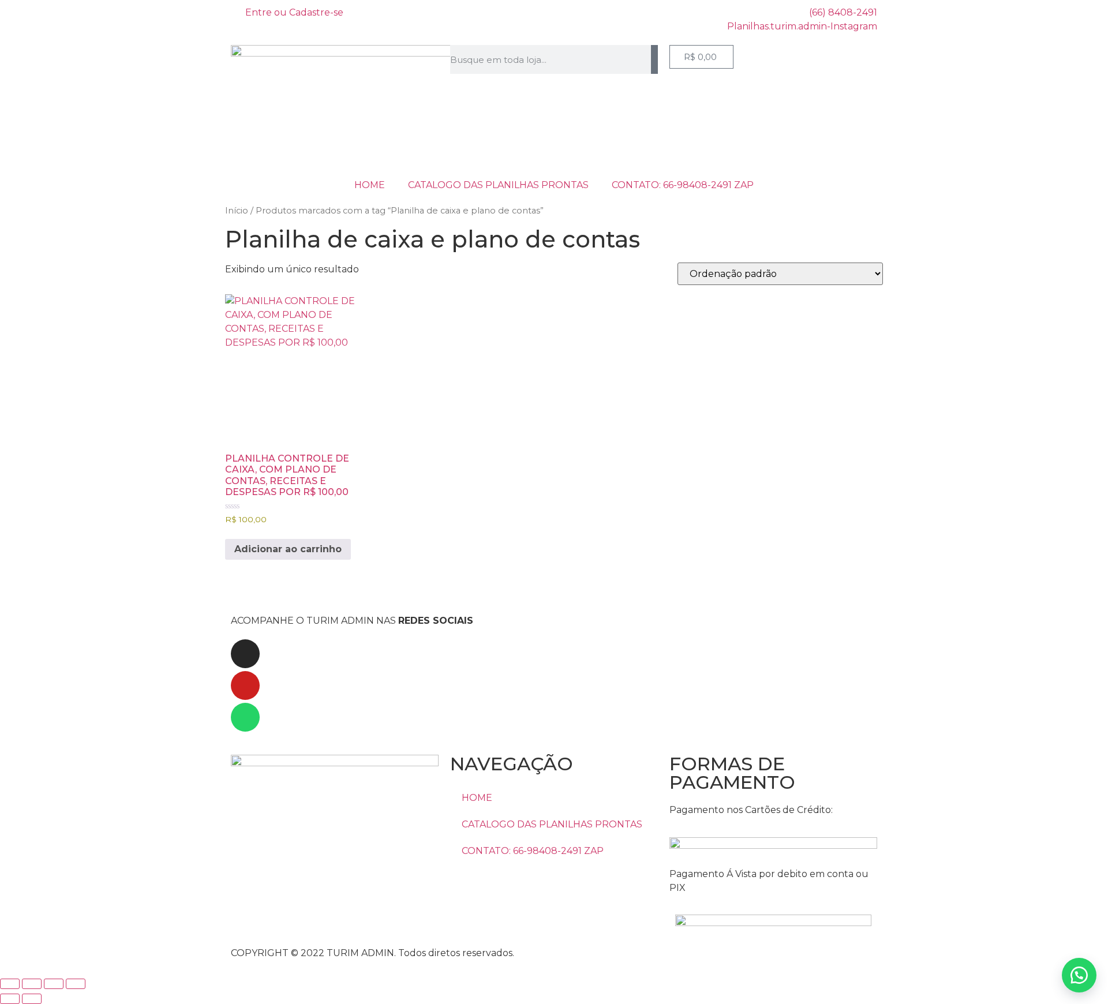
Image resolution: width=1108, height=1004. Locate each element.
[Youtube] (245, 685)
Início (236, 210)
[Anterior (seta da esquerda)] (10, 999)
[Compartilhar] (53, 984)
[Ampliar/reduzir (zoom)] (10, 984)
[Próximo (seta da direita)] (32, 999)
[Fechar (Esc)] (75, 984)
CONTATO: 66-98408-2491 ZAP (683, 184)
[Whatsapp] (245, 717)
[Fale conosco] (1079, 975)
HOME (369, 184)
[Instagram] (245, 653)
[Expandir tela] (32, 984)
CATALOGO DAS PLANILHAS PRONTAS (498, 184)
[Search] (654, 59)
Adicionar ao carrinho (288, 549)
